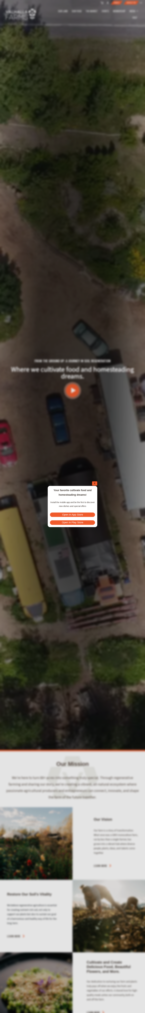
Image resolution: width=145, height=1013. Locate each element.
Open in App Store (72, 514)
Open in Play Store (72, 522)
